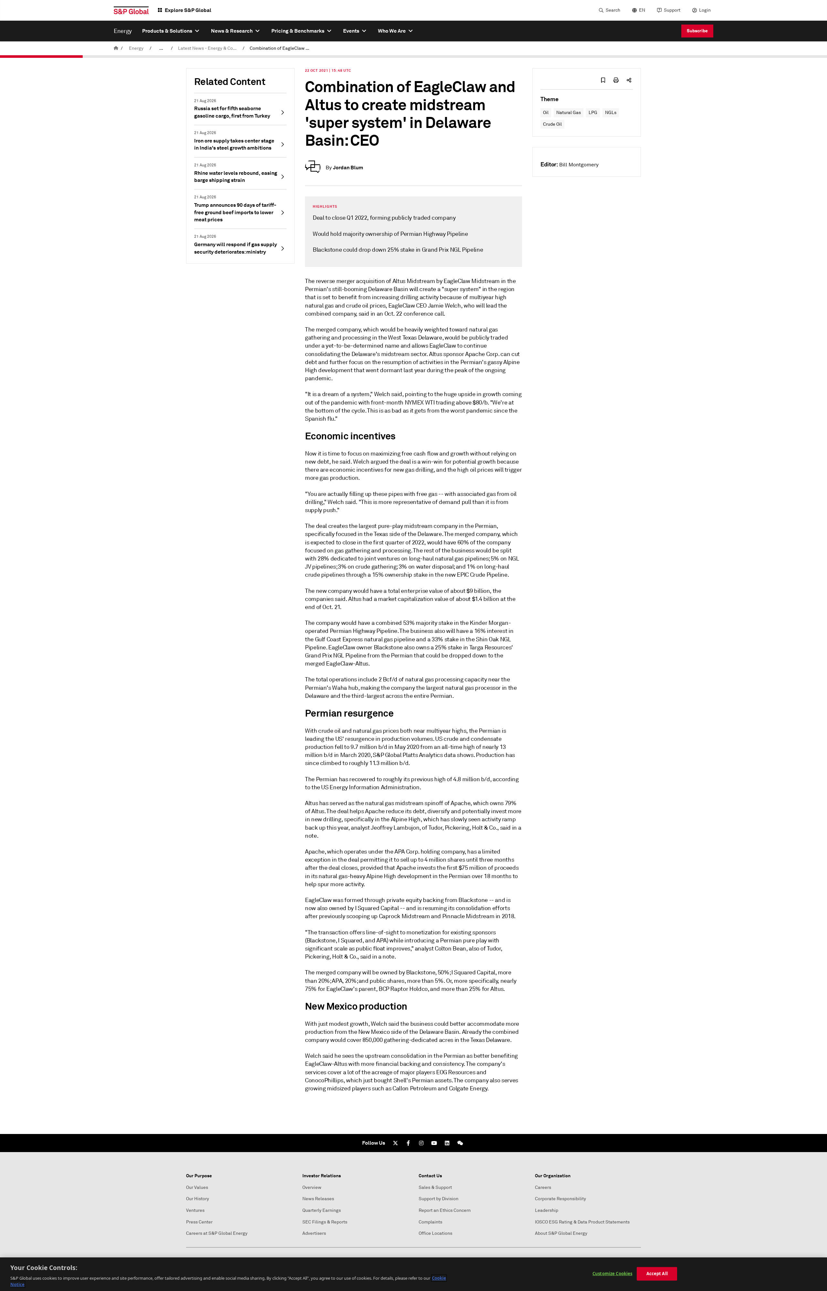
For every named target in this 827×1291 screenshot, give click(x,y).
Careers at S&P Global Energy (216, 1233)
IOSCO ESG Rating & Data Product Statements (582, 1222)
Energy (136, 48)
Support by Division (438, 1199)
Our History (197, 1199)
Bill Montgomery (579, 165)
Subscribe (697, 31)
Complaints (430, 1222)
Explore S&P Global (188, 10)
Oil (546, 112)
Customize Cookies (612, 1273)
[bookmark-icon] (603, 80)
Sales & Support (435, 1187)
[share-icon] (629, 80)
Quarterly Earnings (321, 1210)
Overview (311, 1187)
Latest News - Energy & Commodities (209, 48)
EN (642, 10)
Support (672, 10)
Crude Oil (552, 124)
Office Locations (435, 1233)
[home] (116, 48)
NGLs (610, 112)
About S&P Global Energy (561, 1233)
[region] (413, 1274)
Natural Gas (568, 112)
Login (705, 10)
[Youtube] (434, 1143)
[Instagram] (421, 1143)
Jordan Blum (348, 167)
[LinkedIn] (447, 1143)
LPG (593, 112)
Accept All (657, 1273)
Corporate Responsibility (560, 1199)
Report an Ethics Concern (445, 1210)
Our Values (197, 1187)
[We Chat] (460, 1143)
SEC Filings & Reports (324, 1222)
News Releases (318, 1199)
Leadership (546, 1210)
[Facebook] (408, 1143)
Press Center (199, 1222)
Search (613, 10)
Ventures (195, 1210)
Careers (543, 1187)
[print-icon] (616, 80)
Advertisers (314, 1233)
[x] (395, 1143)
